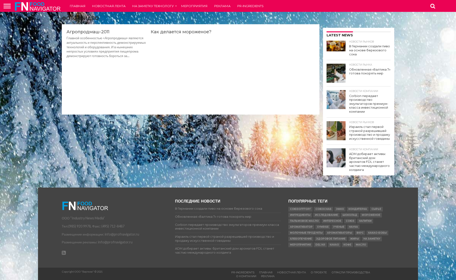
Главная (78, 6)
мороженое (371, 215)
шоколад (349, 215)
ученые (338, 226)
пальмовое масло (304, 220)
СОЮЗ (350, 220)
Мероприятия (194, 6)
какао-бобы (377, 232)
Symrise (323, 226)
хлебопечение (301, 238)
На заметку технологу (153, 6)
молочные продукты (306, 232)
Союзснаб (323, 209)
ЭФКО (340, 209)
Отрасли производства (351, 272)
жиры (354, 238)
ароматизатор (301, 226)
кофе (347, 244)
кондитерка (357, 209)
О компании (246, 276)
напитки (365, 220)
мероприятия (300, 244)
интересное (332, 220)
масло (361, 244)
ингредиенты (300, 215)
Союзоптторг (300, 209)
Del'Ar (320, 244)
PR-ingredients (250, 6)
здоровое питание (331, 238)
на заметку (371, 238)
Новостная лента (109, 6)
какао (334, 244)
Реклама (222, 6)
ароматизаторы (339, 232)
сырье (376, 209)
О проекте (319, 272)
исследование (326, 215)
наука (353, 226)
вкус (360, 232)
